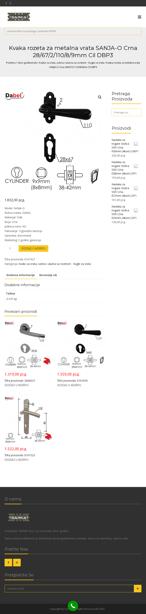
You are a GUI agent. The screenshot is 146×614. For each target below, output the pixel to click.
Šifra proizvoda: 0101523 (20, 451)
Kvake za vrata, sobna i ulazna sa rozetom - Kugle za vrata (71, 62)
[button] (99, 97)
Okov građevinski (27, 62)
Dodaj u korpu (33, 248)
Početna (10, 62)
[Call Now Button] (73, 606)
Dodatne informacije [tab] (20, 275)
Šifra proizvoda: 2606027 (20, 377)
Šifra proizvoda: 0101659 (72, 377)
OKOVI (45, 609)
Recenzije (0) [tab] (48, 275)
